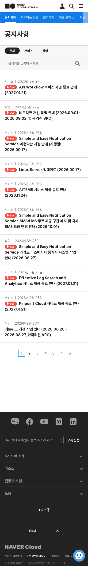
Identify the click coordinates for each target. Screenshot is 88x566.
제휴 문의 (65, 17)
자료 (82, 17)
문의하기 (48, 17)
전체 (12, 51)
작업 (45, 51)
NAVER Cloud (23, 547)
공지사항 (10, 17)
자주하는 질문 (29, 17)
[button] (44, 455)
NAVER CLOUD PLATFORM (21, 6)
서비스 (28, 51)
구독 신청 (73, 440)
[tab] (44, 455)
